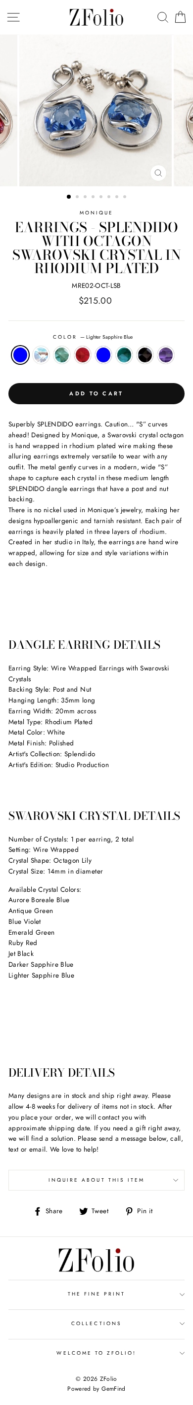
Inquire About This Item (96, 1180)
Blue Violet (165, 355)
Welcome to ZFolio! (96, 1353)
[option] (96, 110)
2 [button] (78, 197)
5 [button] (101, 197)
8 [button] (125, 197)
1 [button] (69, 197)
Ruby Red (82, 355)
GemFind (113, 1388)
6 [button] (109, 197)
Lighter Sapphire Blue (20, 355)
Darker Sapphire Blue (103, 355)
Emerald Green (124, 355)
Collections (96, 1323)
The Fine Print (97, 1294)
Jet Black (145, 355)
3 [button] (86, 197)
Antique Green (61, 355)
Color (93, 337)
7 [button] (117, 197)
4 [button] (94, 197)
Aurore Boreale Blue (41, 355)
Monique (96, 212)
